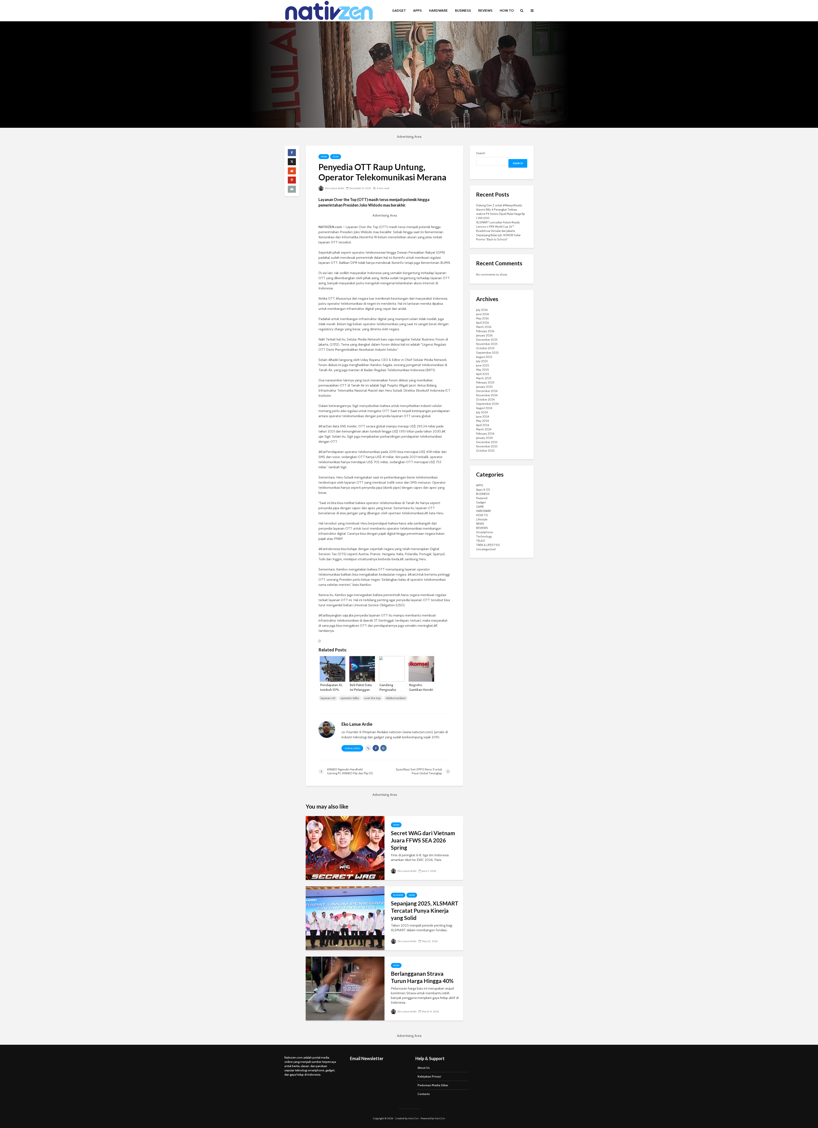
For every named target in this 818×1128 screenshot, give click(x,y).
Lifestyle (481, 519)
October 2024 (485, 399)
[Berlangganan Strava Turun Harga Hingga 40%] (345, 988)
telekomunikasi (396, 698)
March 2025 (483, 378)
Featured (481, 498)
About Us (424, 1068)
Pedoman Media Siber (433, 1085)
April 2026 (482, 323)
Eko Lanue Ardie (334, 188)
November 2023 (486, 446)
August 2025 (484, 357)
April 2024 (482, 425)
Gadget (481, 502)
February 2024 (485, 433)
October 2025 (485, 348)
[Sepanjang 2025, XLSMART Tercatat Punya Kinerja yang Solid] (345, 918)
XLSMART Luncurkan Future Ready (498, 222)
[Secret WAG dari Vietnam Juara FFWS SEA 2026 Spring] (345, 848)
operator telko (349, 698)
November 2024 (487, 395)
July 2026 (482, 310)
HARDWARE (438, 11)
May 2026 (482, 318)
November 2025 (487, 344)
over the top (372, 698)
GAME (480, 507)
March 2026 (483, 327)
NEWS (324, 156)
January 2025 (484, 387)
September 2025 (487, 353)
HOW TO (507, 11)
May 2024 (482, 421)
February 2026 (485, 331)
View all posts (352, 748)
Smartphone (484, 532)
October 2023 (485, 451)
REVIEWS (485, 11)
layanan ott (328, 698)
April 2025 (482, 374)
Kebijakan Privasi (429, 1076)
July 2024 (482, 412)
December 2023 (486, 442)
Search (480, 153)
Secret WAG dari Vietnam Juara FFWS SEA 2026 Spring (423, 840)
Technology (484, 536)
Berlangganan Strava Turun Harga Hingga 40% (422, 977)
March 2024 (483, 429)
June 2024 (482, 416)
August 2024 (484, 408)
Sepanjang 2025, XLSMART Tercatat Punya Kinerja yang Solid (424, 910)
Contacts (424, 1094)
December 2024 (487, 391)
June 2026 (482, 314)
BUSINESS (463, 11)
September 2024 (487, 404)
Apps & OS (483, 489)
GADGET (399, 11)
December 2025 (487, 340)
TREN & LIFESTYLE (488, 545)
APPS (417, 11)
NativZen (413, 1118)
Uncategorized (485, 549)
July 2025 (482, 361)
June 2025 (482, 365)
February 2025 (485, 382)
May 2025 (482, 370)
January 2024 (484, 438)
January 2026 (484, 335)
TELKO (336, 156)
